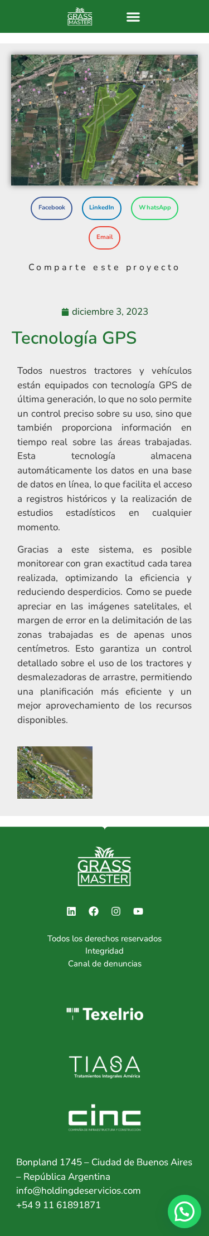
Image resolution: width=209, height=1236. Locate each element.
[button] (133, 16)
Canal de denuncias (105, 963)
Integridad (104, 950)
